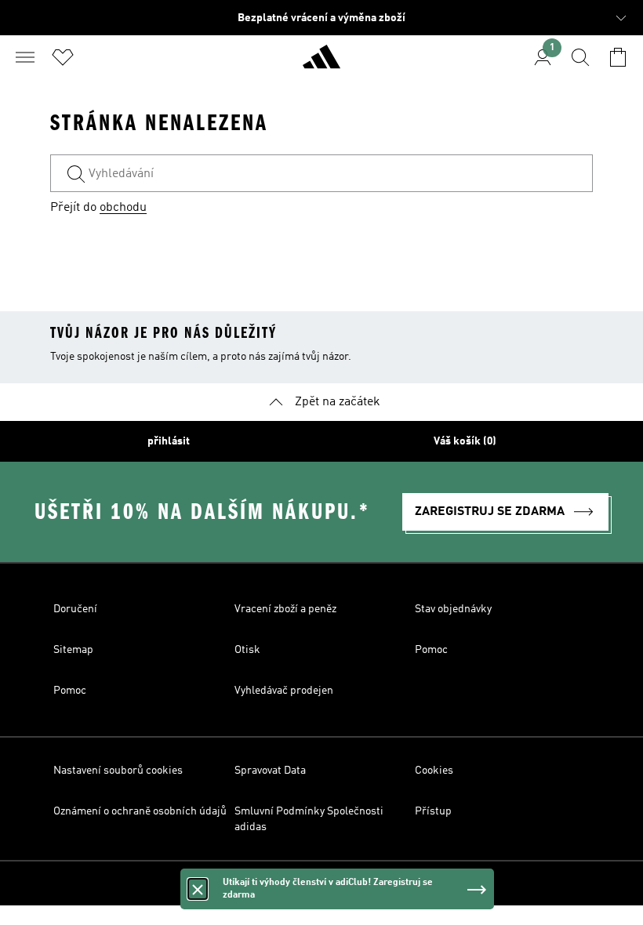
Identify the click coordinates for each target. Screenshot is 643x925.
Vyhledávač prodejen (283, 690)
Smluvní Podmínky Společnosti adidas (308, 819)
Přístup (433, 811)
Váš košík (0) (465, 441)
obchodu (123, 207)
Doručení (75, 609)
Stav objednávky (453, 609)
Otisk (247, 649)
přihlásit (168, 441)
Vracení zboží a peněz (285, 609)
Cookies (434, 770)
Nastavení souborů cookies (118, 770)
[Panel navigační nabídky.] (25, 57)
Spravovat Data (270, 770)
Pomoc (431, 649)
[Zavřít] (197, 889)
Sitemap (73, 649)
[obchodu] (321, 63)
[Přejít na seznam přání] (63, 57)
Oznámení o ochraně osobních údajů (140, 811)
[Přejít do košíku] (618, 57)
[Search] (580, 57)
